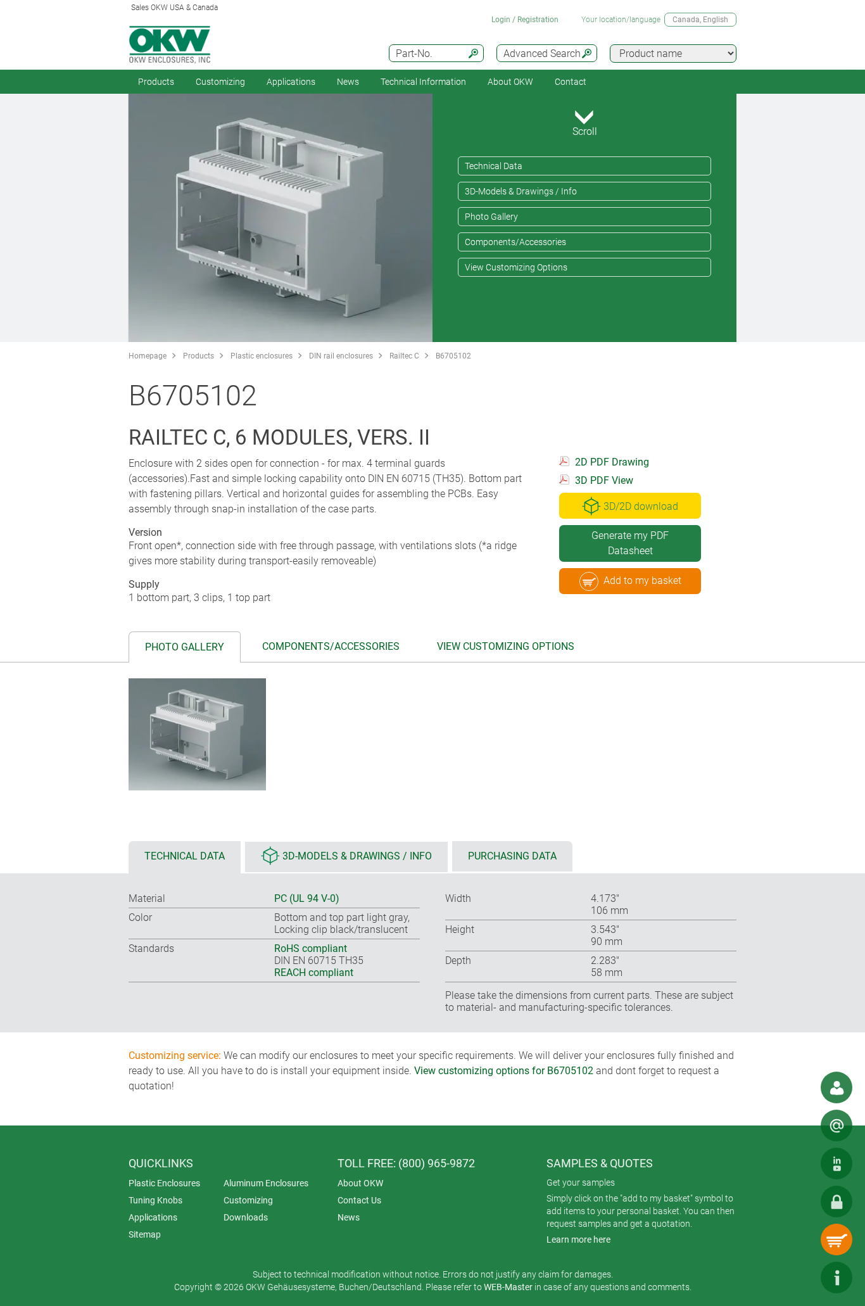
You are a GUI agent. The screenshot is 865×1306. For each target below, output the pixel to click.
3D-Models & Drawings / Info (521, 191)
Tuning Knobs (155, 1200)
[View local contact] (836, 1087)
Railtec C (404, 356)
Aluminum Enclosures (266, 1183)
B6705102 (453, 356)
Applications (291, 82)
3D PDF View (604, 480)
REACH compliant (313, 973)
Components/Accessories (515, 242)
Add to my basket (642, 580)
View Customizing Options (516, 267)
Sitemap (145, 1234)
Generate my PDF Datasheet (630, 543)
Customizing (220, 82)
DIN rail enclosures (341, 356)
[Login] (836, 1201)
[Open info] (836, 1277)
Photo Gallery (491, 217)
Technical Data (493, 166)
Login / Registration (525, 19)
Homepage (148, 356)
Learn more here (578, 1239)
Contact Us (359, 1200)
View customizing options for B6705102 (503, 1071)
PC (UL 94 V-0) (306, 898)
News (348, 82)
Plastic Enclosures (164, 1183)
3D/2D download (640, 506)
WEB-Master (508, 1287)
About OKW (360, 1183)
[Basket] (836, 1239)
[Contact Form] (836, 1125)
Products (156, 82)
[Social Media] (836, 1163)
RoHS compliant (310, 948)
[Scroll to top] (798, 1277)
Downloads (246, 1217)
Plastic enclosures (261, 356)
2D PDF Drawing (612, 462)
